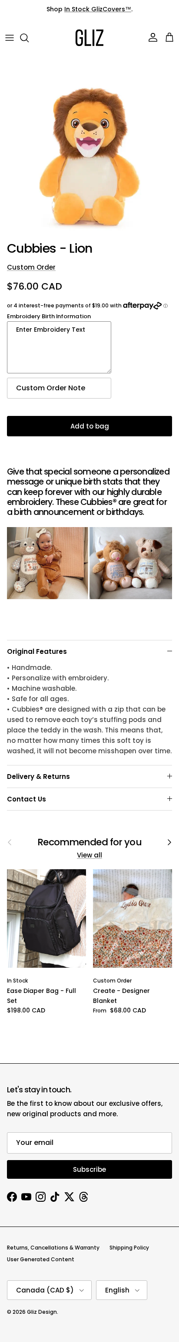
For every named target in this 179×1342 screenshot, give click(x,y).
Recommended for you (89, 842)
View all (89, 855)
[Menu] (9, 37)
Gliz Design (42, 1312)
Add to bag (89, 426)
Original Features (37, 651)
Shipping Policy (129, 1247)
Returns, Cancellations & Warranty (53, 1247)
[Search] (28, 37)
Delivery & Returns (38, 776)
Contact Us (26, 799)
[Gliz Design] (89, 38)
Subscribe (89, 1169)
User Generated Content (40, 1259)
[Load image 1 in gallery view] (89, 147)
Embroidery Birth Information (49, 316)
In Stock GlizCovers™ (97, 9)
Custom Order (31, 267)
